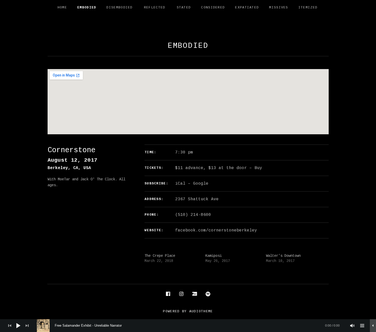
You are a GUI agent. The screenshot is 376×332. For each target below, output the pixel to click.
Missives (278, 7)
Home (62, 7)
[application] (188, 325)
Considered (213, 7)
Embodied (86, 7)
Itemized (307, 7)
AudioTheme (201, 311)
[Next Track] (27, 326)
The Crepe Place (160, 256)
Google (200, 183)
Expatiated (247, 7)
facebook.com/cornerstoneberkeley (216, 230)
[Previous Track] (10, 326)
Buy (258, 168)
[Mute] (352, 326)
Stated (184, 7)
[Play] (18, 326)
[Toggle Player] (373, 326)
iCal (180, 183)
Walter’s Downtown (283, 256)
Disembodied (119, 7)
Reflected (154, 7)
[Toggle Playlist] (362, 326)
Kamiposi (213, 256)
